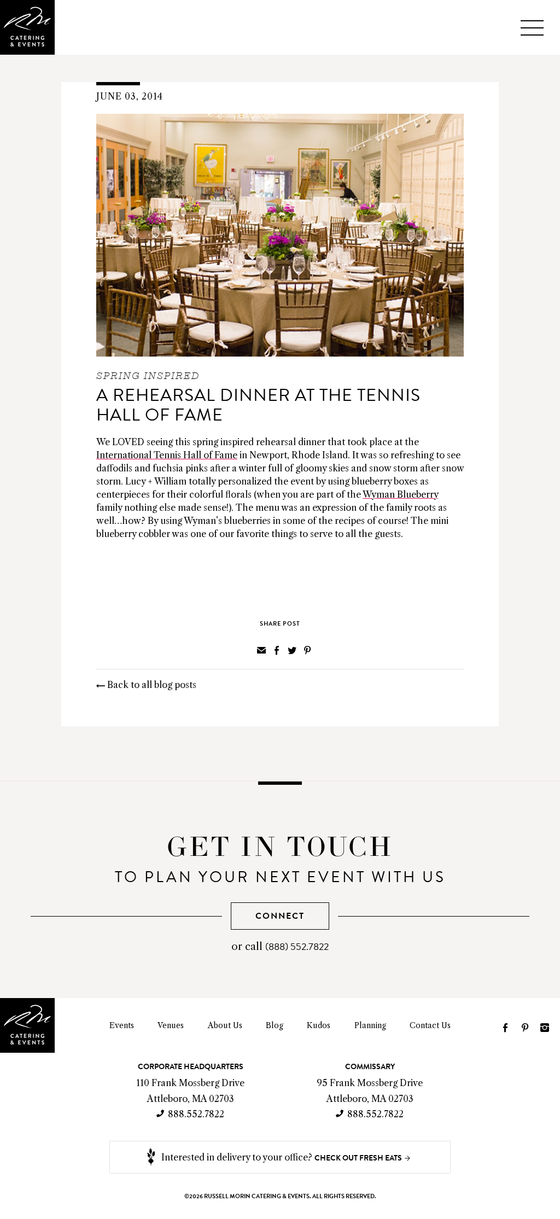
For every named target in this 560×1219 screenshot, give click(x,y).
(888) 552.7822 (297, 947)
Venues (171, 1025)
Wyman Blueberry (400, 494)
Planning (370, 1025)
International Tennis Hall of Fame (166, 455)
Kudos (318, 1025)
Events (121, 1025)
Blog (274, 1025)
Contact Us (430, 1025)
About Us (225, 1025)
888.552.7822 (196, 1114)
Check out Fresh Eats (358, 1157)
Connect (280, 915)
